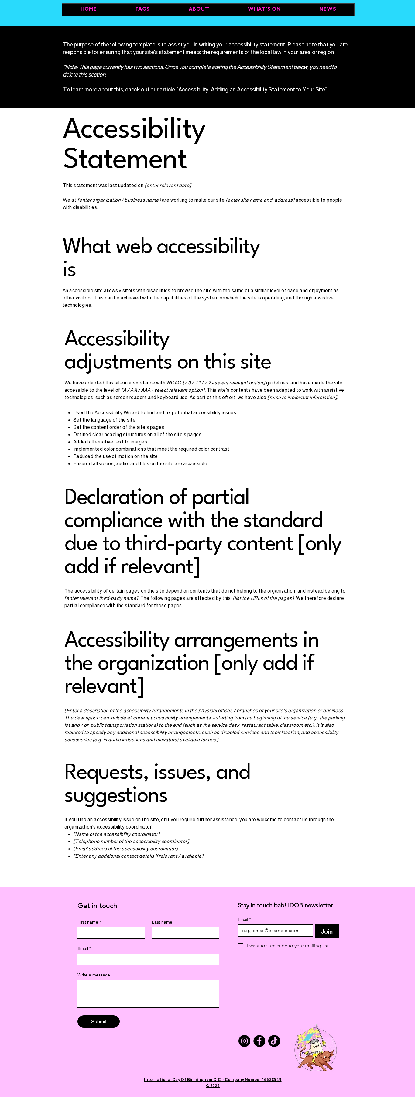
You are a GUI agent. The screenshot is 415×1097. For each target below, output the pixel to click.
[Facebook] (259, 1041)
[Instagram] (244, 1041)
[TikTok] (274, 1041)
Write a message (93, 974)
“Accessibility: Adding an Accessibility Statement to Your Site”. (252, 89)
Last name (162, 922)
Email (84, 948)
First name (89, 922)
